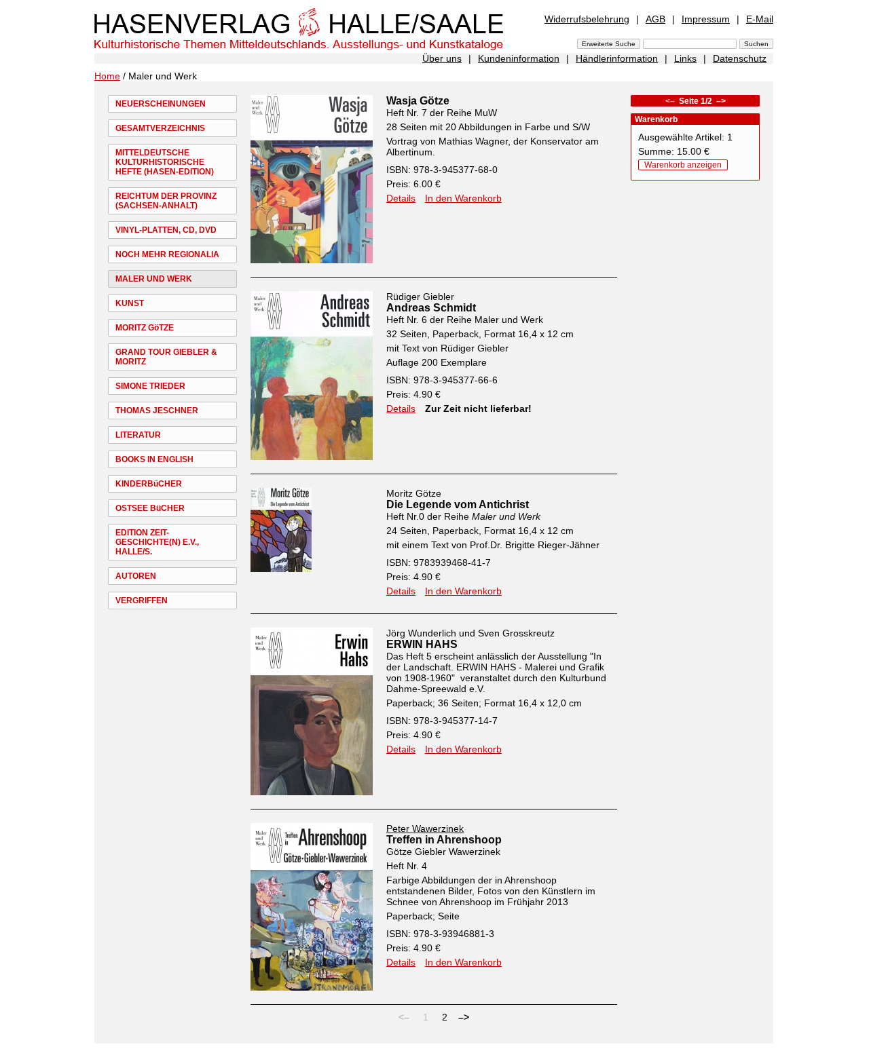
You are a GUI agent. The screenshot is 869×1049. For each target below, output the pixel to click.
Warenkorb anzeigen (683, 165)
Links (685, 58)
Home (107, 76)
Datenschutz (739, 58)
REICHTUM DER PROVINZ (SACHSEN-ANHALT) (166, 200)
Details (400, 198)
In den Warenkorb (463, 198)
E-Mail (759, 19)
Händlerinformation (617, 58)
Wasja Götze (417, 101)
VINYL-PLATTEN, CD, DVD (166, 230)
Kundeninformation (518, 58)
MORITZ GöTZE (144, 327)
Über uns (442, 58)
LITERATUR (138, 435)
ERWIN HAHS (422, 644)
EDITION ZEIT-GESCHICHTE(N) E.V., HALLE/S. (157, 542)
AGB (655, 19)
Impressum (706, 19)
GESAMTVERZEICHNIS (160, 128)
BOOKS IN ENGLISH (154, 459)
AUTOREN (135, 576)
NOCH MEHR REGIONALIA (167, 254)
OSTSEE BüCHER (150, 508)
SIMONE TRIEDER (150, 386)
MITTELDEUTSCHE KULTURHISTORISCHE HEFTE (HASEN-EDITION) (164, 162)
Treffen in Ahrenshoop (444, 839)
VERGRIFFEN (141, 600)
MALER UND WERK (153, 279)
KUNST (129, 303)
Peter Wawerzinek (425, 828)
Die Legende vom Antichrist (457, 504)
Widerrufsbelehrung (586, 19)
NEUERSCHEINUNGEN (160, 104)
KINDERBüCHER (148, 484)
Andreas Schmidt (431, 307)
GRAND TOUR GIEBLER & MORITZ (166, 356)
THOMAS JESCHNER (156, 410)
